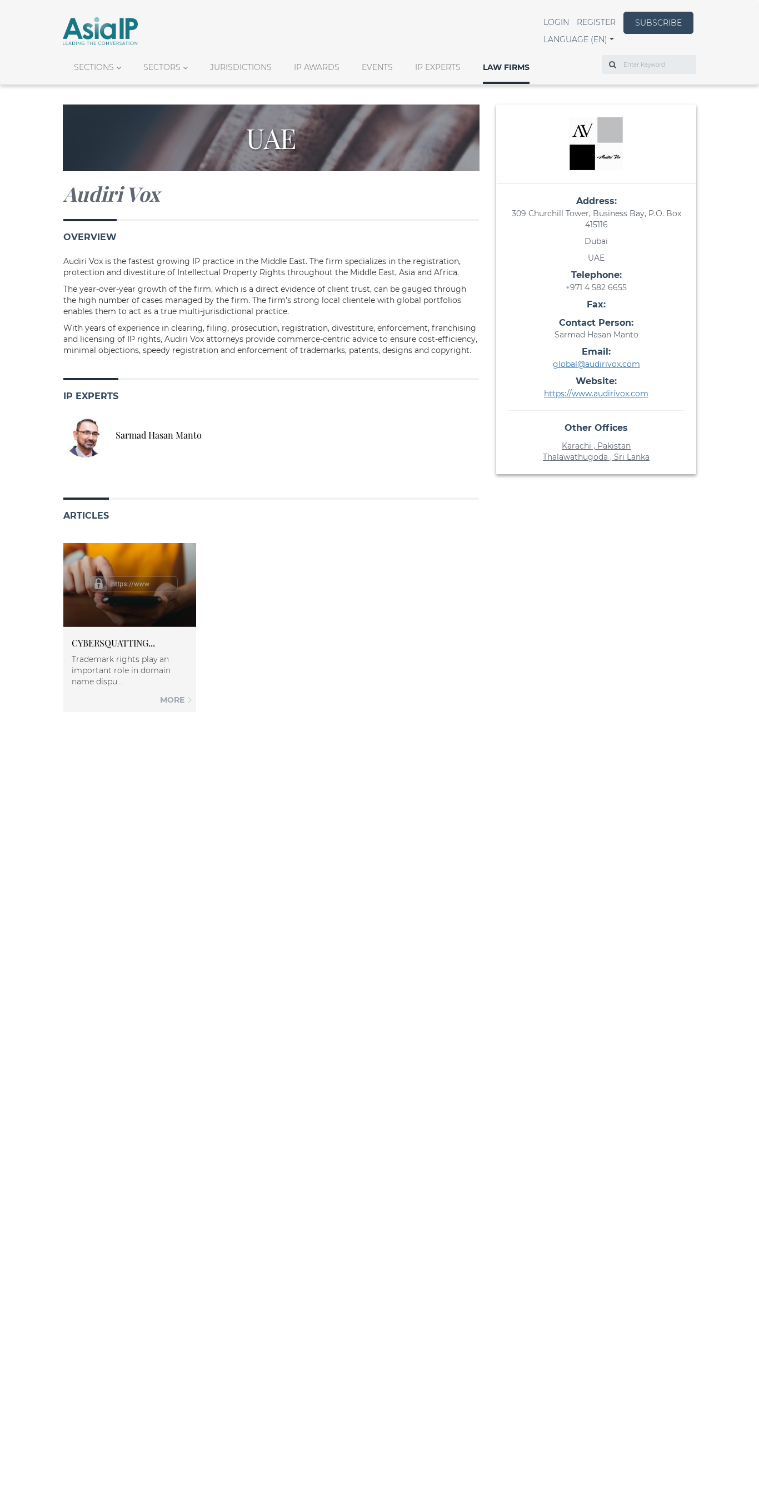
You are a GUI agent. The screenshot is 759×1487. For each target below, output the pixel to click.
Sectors (162, 67)
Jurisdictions (241, 67)
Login (556, 22)
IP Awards (316, 67)
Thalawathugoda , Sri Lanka (596, 457)
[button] (578, 39)
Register (596, 22)
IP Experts (438, 67)
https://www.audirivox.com (596, 394)
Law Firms (506, 67)
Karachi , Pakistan (596, 446)
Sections (94, 67)
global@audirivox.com (596, 364)
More (173, 700)
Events (377, 67)
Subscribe (658, 23)
